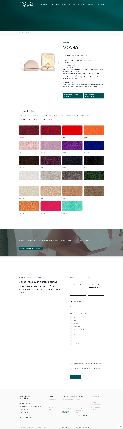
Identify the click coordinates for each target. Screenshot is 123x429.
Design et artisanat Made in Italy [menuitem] (54, 405)
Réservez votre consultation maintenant (30, 248)
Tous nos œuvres (80, 415)
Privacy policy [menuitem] (23, 427)
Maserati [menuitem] (78, 399)
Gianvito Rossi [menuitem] (79, 410)
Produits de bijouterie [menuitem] (47, 4)
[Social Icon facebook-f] (21, 417)
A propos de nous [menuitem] (60, 4)
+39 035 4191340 (28, 412)
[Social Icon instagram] (23, 417)
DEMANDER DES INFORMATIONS (89, 95)
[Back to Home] (26, 4)
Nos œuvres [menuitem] (71, 4)
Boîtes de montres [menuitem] (95, 411)
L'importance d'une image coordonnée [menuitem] (96, 402)
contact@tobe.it (26, 414)
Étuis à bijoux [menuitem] (65, 401)
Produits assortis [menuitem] (52, 407)
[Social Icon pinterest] (30, 417)
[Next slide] (59, 63)
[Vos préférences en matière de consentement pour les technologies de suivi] (120, 426)
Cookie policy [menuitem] (32, 427)
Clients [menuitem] (49, 409)
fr (101, 4)
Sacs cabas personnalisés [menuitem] (68, 406)
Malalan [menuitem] (78, 406)
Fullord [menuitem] (78, 401)
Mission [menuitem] (49, 401)
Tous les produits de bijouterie (67, 412)
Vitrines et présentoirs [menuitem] (67, 399)
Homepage (21, 32)
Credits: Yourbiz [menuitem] (41, 427)
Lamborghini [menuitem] (79, 408)
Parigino (27, 32)
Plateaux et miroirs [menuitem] (66, 408)
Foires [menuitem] (82, 4)
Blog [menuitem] (78, 4)
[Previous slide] (21, 63)
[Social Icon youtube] (27, 417)
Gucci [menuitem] (77, 412)
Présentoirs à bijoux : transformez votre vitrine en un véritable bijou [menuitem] (97, 406)
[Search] (98, 4)
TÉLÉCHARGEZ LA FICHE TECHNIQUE (71, 95)
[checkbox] (87, 330)
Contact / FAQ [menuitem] (90, 4)
